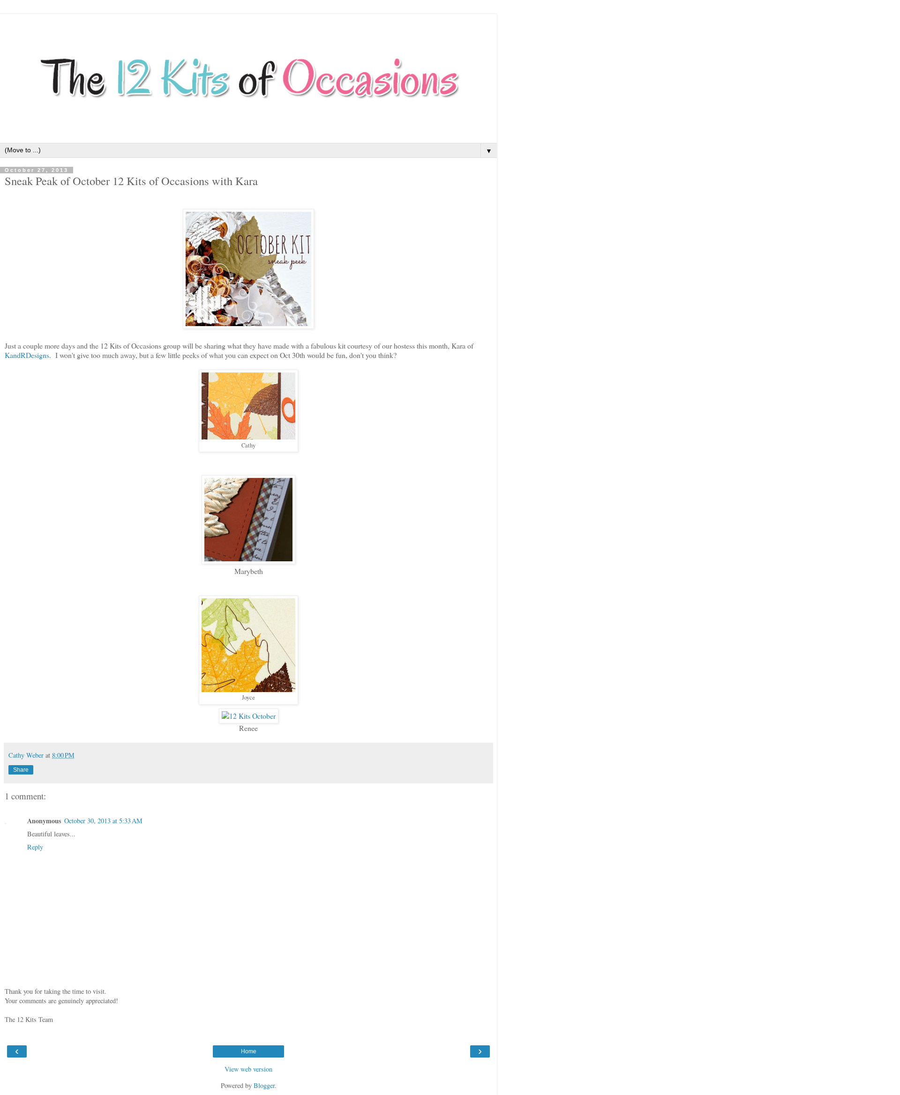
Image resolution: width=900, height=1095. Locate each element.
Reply (35, 846)
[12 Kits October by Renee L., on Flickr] (248, 716)
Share (21, 770)
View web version (248, 1069)
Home (248, 1051)
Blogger (264, 1085)
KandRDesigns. (28, 355)
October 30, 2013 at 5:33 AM (103, 820)
